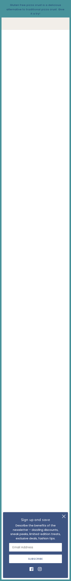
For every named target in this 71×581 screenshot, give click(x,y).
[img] (31, 569)
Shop (35, 511)
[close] (64, 516)
